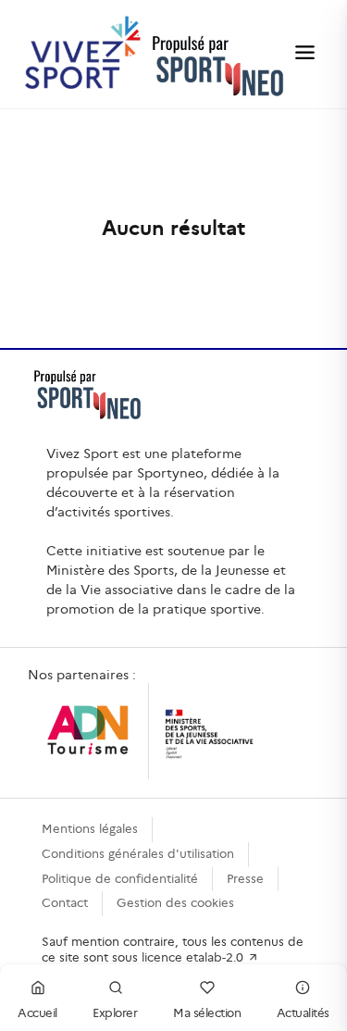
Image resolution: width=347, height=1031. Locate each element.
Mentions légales (90, 829)
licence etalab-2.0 (194, 957)
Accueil (37, 1013)
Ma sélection (207, 1013)
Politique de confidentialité (120, 879)
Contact (65, 903)
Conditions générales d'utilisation (138, 854)
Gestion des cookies (175, 903)
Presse (245, 879)
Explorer (115, 1013)
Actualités (303, 1013)
